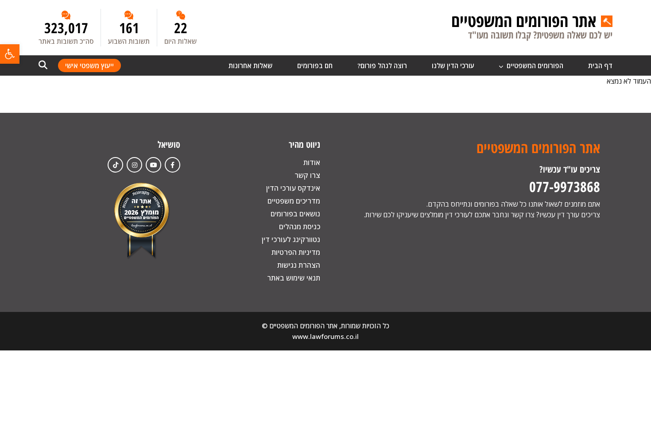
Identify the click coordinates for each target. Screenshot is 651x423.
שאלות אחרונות (250, 65)
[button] (9, 54)
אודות (311, 162)
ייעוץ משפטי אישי (89, 65)
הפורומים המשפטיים (534, 65)
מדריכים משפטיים (293, 201)
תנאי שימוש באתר (293, 278)
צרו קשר (307, 175)
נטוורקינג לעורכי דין (291, 239)
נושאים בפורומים (295, 214)
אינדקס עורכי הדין (293, 188)
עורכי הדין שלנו (453, 65)
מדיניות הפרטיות (295, 252)
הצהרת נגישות (298, 265)
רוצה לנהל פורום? (382, 65)
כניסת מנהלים (299, 226)
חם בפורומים (315, 65)
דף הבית (600, 65)
